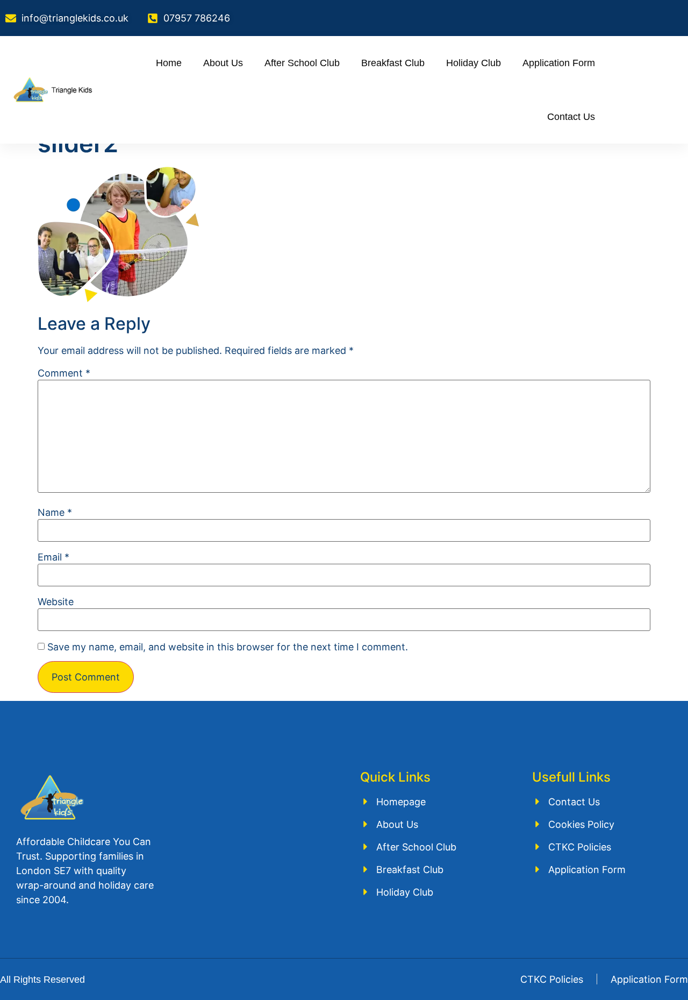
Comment (64, 373)
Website (56, 602)
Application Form (558, 63)
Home (169, 63)
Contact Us (571, 116)
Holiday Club (473, 63)
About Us (223, 63)
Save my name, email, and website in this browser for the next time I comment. (227, 647)
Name (55, 512)
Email (53, 557)
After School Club (302, 63)
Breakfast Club (393, 63)
